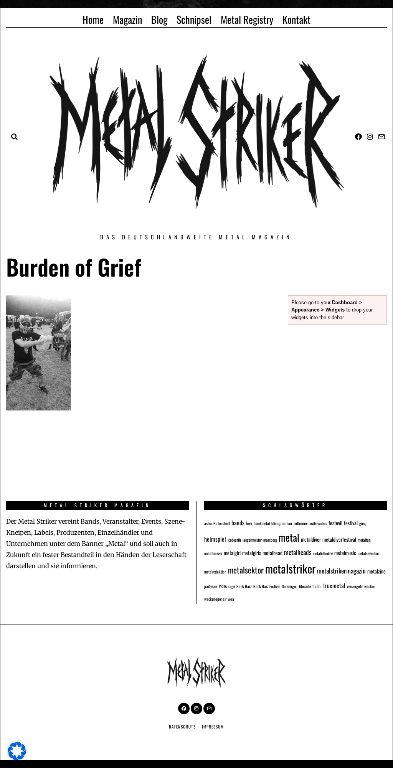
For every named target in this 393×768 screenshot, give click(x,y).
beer (249, 523)
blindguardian (281, 523)
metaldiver (311, 539)
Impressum (213, 727)
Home (93, 19)
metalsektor (246, 570)
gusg (363, 523)
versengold (355, 586)
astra (208, 523)
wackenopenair (215, 599)
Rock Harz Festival (266, 586)
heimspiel (215, 538)
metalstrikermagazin (341, 570)
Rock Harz (244, 586)
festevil (335, 523)
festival (351, 523)
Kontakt (296, 19)
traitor (317, 586)
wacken (369, 586)
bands (237, 522)
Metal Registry (247, 19)
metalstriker (290, 568)
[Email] (381, 136)
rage (231, 586)
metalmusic (345, 553)
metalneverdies (368, 553)
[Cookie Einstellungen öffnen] (17, 757)
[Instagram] (370, 136)
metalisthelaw (323, 553)
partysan (210, 586)
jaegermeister (252, 540)
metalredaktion (215, 572)
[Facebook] (358, 136)
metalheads (297, 552)
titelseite (305, 586)
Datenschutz (182, 727)
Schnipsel (194, 19)
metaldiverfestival (339, 539)
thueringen (289, 586)
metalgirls (251, 553)
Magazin (127, 19)
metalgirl (232, 553)
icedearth (234, 540)
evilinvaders (318, 523)
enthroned (301, 523)
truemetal (334, 585)
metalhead (272, 553)
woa (231, 599)
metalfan (364, 540)
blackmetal (262, 523)
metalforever (213, 553)
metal (289, 537)
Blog (159, 19)
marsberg (270, 540)
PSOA (223, 586)
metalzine (376, 571)
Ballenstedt (221, 523)
